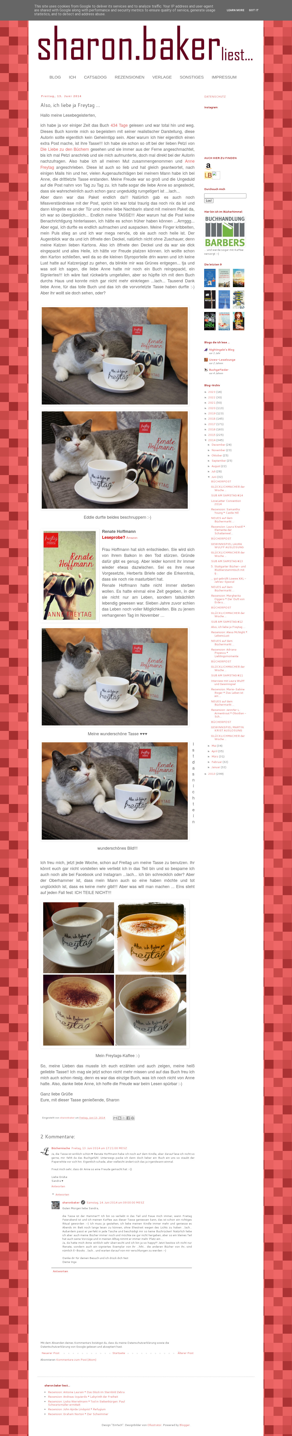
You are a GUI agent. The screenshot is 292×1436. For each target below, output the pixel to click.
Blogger (184, 1425)
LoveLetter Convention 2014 (226, 502)
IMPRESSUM (224, 77)
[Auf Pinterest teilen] (132, 1118)
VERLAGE (162, 77)
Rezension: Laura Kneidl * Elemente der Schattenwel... (228, 530)
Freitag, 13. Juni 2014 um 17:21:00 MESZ (99, 1148)
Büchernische (60, 1148)
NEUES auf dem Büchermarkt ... (222, 519)
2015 (212, 435)
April (214, 751)
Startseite (118, 1353)
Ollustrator (154, 1425)
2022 (212, 397)
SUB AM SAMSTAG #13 (227, 561)
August (216, 466)
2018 (212, 418)
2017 (212, 424)
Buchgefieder (218, 370)
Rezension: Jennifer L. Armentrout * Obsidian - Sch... (228, 713)
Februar (217, 762)
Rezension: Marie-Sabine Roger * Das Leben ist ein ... (228, 692)
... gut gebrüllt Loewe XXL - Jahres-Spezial (228, 580)
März (215, 756)
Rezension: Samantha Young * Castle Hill (225, 510)
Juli (213, 471)
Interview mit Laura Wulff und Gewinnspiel (227, 682)
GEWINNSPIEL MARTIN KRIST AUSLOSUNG (227, 728)
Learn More (235, 10)
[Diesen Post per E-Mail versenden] (115, 1118)
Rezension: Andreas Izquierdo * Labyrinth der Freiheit (83, 1397)
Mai (214, 746)
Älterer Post (185, 1353)
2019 (212, 413)
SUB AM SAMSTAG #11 (227, 675)
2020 (212, 408)
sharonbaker (71, 1202)
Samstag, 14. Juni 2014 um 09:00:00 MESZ (115, 1202)
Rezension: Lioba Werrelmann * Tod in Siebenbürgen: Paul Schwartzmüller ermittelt (86, 1403)
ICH (72, 77)
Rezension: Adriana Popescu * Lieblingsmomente (224, 653)
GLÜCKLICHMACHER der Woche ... (228, 488)
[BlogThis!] (119, 1118)
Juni (214, 477)
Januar (216, 767)
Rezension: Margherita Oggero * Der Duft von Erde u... (228, 599)
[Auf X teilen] (124, 1118)
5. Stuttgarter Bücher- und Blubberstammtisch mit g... (228, 569)
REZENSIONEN (129, 77)
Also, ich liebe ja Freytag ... (228, 627)
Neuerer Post (50, 1353)
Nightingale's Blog (221, 350)
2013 (212, 774)
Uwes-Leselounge (222, 360)
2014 (212, 440)
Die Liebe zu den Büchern (64, 149)
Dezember (218, 445)
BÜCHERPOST (221, 481)
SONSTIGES (192, 77)
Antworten (58, 1186)
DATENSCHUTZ (215, 96)
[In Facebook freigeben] (128, 1118)
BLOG (55, 77)
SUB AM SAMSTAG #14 (227, 495)
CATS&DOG (95, 77)
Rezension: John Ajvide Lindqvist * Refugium (77, 1409)
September (219, 461)
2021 (212, 403)
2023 (212, 392)
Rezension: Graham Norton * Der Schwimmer (78, 1414)
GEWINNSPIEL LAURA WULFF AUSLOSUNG (227, 545)
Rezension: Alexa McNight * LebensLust (229, 633)
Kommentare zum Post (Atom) (76, 1360)
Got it (254, 10)
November (218, 450)
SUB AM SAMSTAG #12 (227, 622)
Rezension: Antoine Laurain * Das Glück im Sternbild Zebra (86, 1392)
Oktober (217, 455)
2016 (212, 429)
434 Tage (119, 125)
